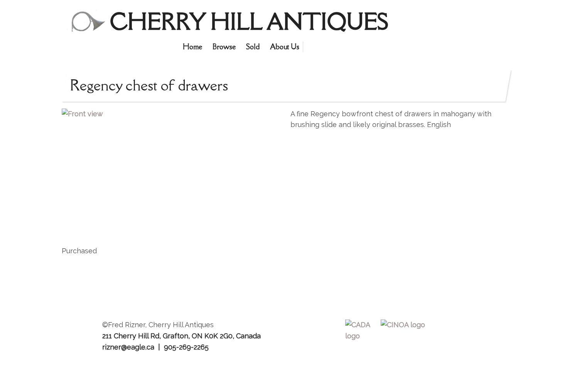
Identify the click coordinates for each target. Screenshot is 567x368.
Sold (253, 46)
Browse (224, 46)
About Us (284, 46)
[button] (173, 170)
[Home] (86, 22)
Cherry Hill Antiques (249, 21)
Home (192, 46)
